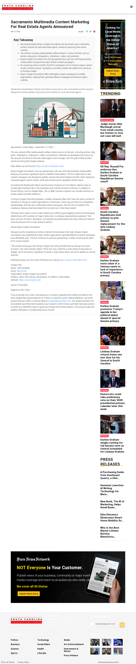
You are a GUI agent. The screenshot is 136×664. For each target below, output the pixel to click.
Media (67, 640)
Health (40, 649)
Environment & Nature (71, 650)
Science (15, 649)
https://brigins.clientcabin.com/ (50, 166)
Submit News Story (112, 72)
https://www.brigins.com (30, 280)
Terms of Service (7, 662)
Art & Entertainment (74, 644)
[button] (86, 31)
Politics (14, 640)
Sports (14, 653)
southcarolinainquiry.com (108, 662)
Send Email (22, 271)
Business (15, 644)
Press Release (71, 655)
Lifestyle (41, 653)
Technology (43, 640)
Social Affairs (43, 644)
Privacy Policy (23, 662)
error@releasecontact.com (59, 301)
